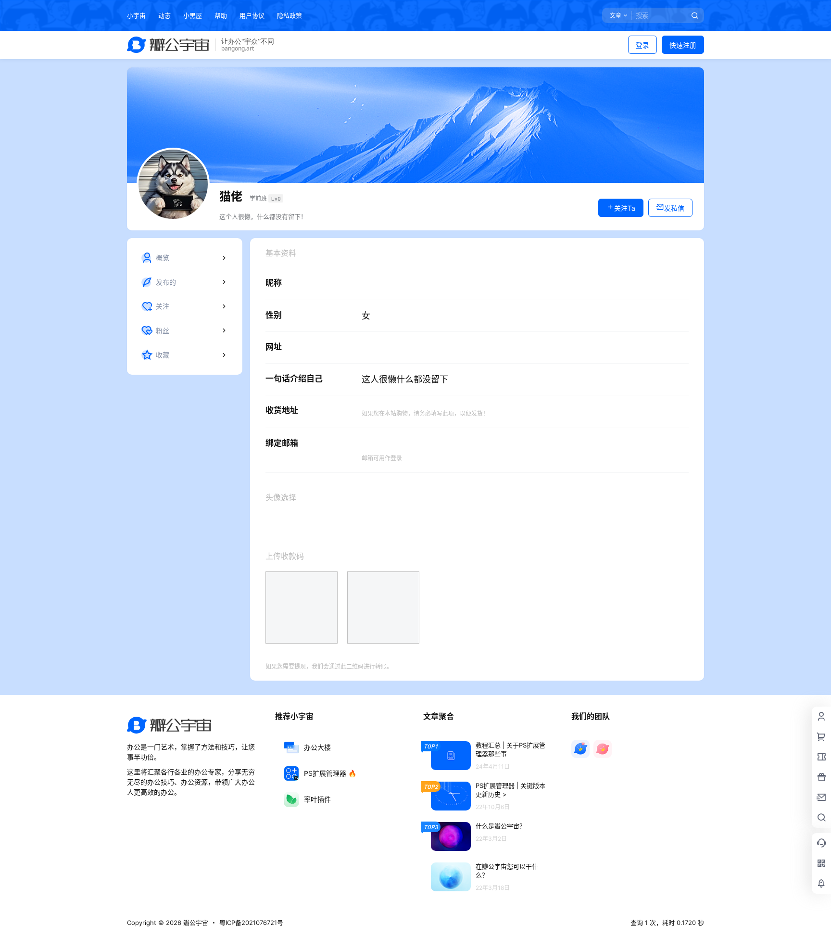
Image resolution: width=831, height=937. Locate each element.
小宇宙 (136, 15)
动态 (164, 15)
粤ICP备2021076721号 (251, 922)
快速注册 (682, 45)
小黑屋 (192, 15)
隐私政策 (289, 15)
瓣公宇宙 (194, 922)
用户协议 (251, 15)
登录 (642, 45)
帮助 (220, 15)
